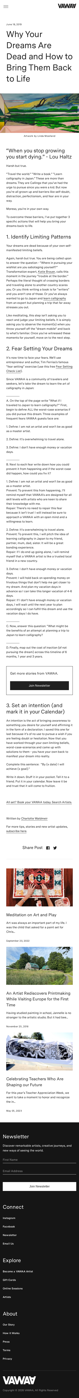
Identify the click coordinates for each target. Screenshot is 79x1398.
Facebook (9, 1226)
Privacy (7, 1358)
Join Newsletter (39, 685)
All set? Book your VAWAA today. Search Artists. (39, 802)
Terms (6, 1350)
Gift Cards (9, 1279)
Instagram (9, 1218)
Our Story (9, 1324)
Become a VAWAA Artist (18, 1271)
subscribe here (16, 831)
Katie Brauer (46, 271)
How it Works (11, 1333)
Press (6, 1341)
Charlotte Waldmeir (34, 818)
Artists (7, 1296)
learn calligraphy (54, 298)
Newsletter (10, 1235)
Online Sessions (13, 1288)
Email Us (8, 1243)
